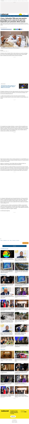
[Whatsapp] (14, 29)
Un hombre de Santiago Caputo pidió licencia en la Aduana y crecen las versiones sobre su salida (7, 296)
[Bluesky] (17, 29)
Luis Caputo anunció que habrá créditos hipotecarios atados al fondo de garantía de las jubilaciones (21, 346)
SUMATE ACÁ (13, 416)
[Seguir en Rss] (26, 411)
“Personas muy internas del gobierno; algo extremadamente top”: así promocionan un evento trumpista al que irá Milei (7, 309)
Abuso (8, 240)
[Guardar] (22, 29)
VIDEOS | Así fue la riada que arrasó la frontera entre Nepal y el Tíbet (21, 321)
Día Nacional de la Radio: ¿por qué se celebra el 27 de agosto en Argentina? (6, 359)
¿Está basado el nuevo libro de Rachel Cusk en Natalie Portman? (7, 372)
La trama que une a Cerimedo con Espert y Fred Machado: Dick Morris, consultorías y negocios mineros (7, 346)
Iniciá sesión (24, 14)
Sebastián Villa (5, 240)
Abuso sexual (14, 240)
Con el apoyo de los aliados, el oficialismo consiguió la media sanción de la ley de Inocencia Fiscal (7, 285)
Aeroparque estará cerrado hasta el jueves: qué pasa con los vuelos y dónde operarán (21, 271)
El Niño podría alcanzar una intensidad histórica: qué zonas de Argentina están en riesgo (7, 259)
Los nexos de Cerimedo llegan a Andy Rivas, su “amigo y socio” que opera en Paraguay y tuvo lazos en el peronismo (21, 259)
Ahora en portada (3, 274)
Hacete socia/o (20, 14)
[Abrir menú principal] (28, 14)
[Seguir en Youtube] (25, 411)
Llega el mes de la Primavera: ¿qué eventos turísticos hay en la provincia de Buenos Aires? (21, 360)
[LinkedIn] (21, 29)
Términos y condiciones (14, 422)
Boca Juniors (17, 240)
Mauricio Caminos (3, 310)
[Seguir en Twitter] (21, 411)
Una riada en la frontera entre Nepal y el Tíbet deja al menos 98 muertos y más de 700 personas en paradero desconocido (7, 321)
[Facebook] (16, 29)
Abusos (11, 240)
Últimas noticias (3, 349)
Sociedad (1, 240)
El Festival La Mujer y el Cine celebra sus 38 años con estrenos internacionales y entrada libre (7, 384)
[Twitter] (19, 29)
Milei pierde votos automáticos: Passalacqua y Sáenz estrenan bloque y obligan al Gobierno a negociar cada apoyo (21, 309)
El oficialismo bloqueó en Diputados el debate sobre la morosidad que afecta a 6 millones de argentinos (7, 271)
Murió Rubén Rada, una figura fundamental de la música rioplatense (21, 296)
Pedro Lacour (2, 298)
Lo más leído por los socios (4, 248)
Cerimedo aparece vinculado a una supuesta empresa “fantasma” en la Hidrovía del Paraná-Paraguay (20, 333)
